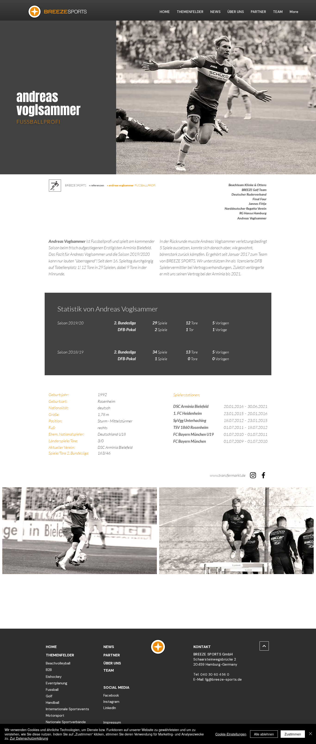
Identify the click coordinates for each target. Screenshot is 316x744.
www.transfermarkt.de (227, 475)
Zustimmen (293, 734)
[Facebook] (263, 475)
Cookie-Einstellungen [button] (230, 734)
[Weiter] (264, 646)
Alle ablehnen (264, 734)
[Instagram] (253, 475)
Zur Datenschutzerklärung (29, 738)
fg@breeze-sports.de (223, 679)
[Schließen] (310, 734)
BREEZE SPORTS (75, 185)
